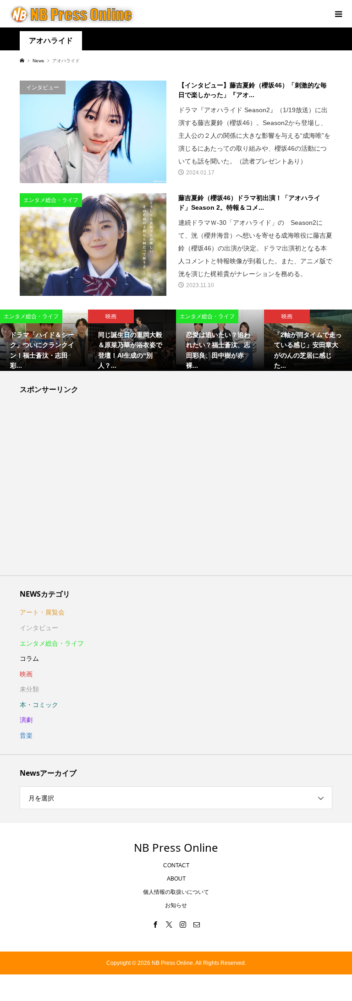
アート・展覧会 (42, 612)
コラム (29, 658)
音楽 (26, 735)
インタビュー (39, 627)
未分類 (29, 689)
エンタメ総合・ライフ (52, 643)
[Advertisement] (176, 487)
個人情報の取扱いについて (176, 892)
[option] (44, 340)
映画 (26, 674)
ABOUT (176, 879)
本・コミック (39, 704)
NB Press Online (176, 847)
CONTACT (176, 865)
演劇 (26, 720)
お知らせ (176, 905)
